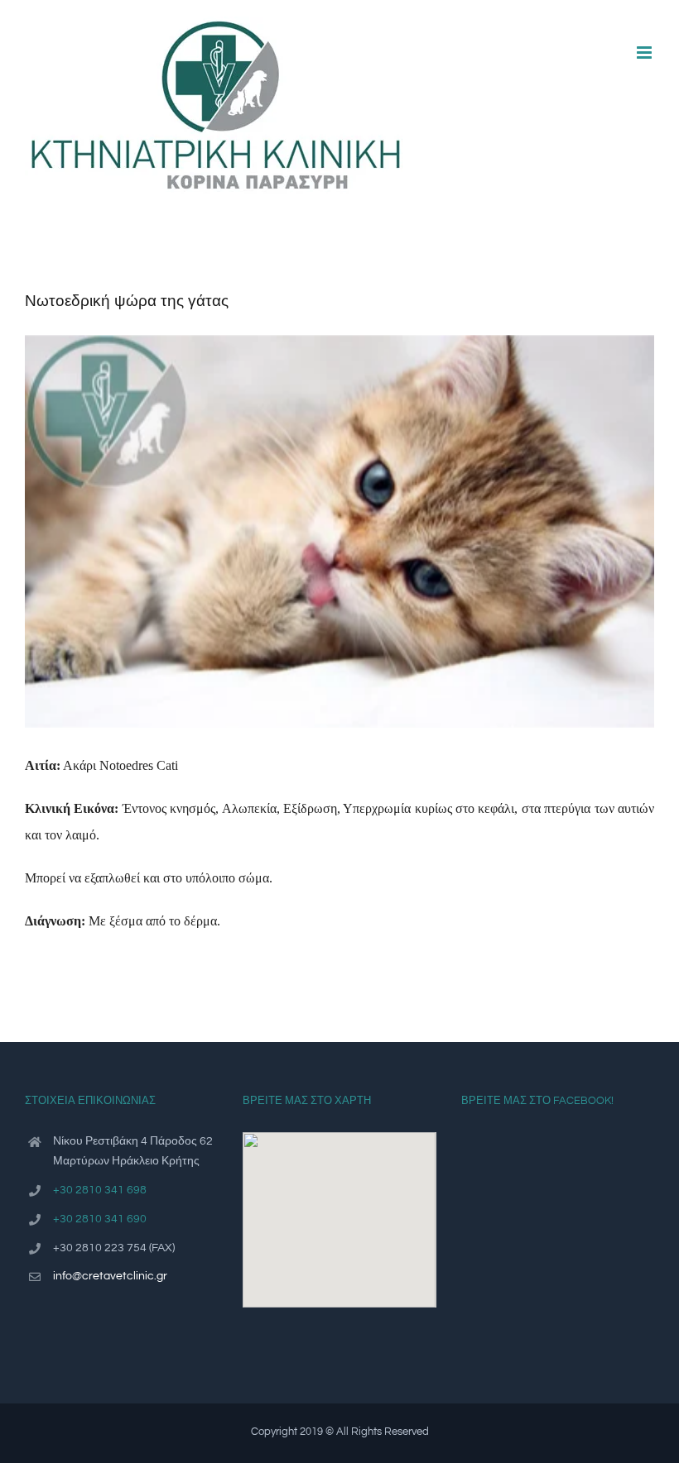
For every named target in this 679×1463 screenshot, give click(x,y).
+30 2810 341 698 (100, 1190)
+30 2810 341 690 (100, 1219)
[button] (339, 1209)
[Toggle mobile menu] (645, 52)
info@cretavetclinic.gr (110, 1276)
